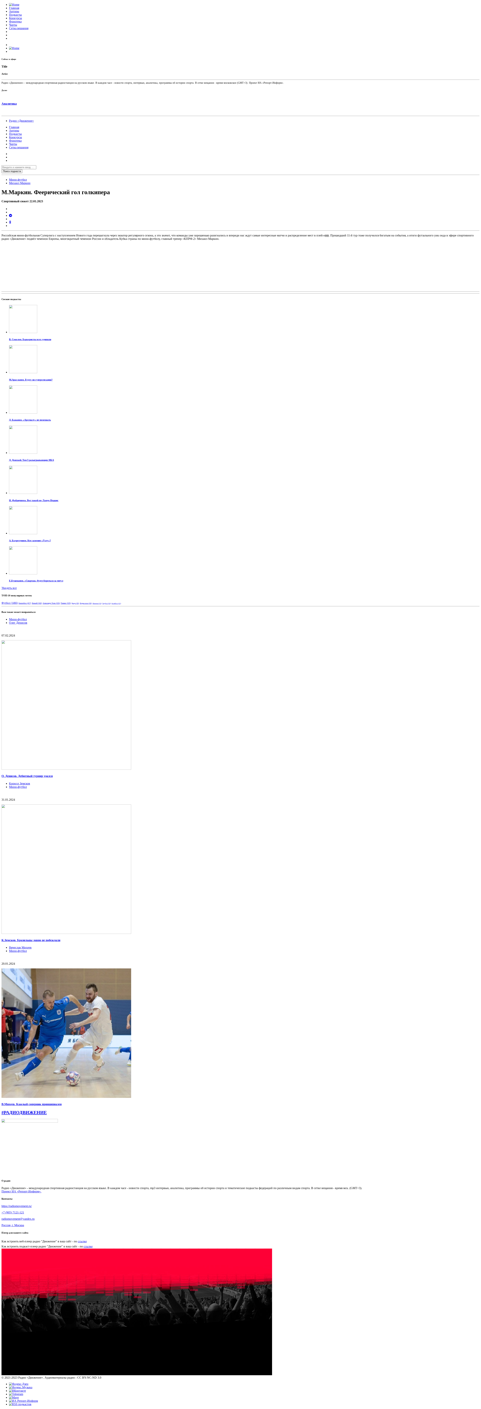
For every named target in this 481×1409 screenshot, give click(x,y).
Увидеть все (9, 588)
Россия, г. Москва (13, 1225)
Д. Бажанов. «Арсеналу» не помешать (30, 419)
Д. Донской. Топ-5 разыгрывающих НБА (31, 460)
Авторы (14, 11)
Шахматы (97, 603)
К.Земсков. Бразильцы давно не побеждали (31, 940)
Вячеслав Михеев (20, 947)
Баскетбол (25, 603)
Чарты (13, 24)
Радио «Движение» (21, 120)
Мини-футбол (18, 179)
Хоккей (37, 603)
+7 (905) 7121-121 (13, 1212)
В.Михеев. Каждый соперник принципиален (32, 1104)
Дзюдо (75, 603)
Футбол (10, 603)
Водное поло (86, 603)
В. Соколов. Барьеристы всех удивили (30, 339)
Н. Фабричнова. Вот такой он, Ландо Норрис (33, 500)
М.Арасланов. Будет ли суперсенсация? (31, 379)
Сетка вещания (18, 28)
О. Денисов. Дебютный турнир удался (27, 776)
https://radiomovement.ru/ (17, 1206)
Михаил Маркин (19, 183)
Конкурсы (15, 18)
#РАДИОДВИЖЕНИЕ (24, 1112)
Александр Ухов (51, 603)
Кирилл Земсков (19, 783)
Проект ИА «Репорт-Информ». (21, 1191)
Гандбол (106, 603)
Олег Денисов (18, 622)
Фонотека (15, 21)
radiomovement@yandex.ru (18, 1218)
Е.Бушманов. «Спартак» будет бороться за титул (36, 580)
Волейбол (116, 603)
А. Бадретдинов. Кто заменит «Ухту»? (30, 540)
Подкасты (15, 14)
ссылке (82, 1241)
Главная (14, 8)
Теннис (66, 603)
